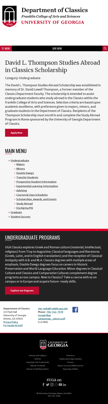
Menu (7, 48)
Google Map (44, 315)
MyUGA (37, 359)
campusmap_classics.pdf (51, 318)
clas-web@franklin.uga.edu (53, 308)
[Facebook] (43, 384)
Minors (20, 168)
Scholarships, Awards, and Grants (36, 199)
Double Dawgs (25, 173)
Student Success (20, 216)
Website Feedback (37, 366)
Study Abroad (24, 203)
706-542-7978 (54, 312)
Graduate (16, 212)
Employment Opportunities (70, 359)
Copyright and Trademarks (37, 362)
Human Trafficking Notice (37, 369)
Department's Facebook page (75, 310)
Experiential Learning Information (37, 186)
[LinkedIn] (64, 384)
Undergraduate (20, 160)
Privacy (70, 362)
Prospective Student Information (36, 181)
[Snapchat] (56, 384)
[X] (47, 384)
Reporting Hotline (70, 369)
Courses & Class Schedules (32, 195)
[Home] (54, 22)
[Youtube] (60, 384)
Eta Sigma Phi (24, 208)
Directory (70, 355)
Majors (20, 164)
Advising (21, 190)
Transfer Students (27, 177)
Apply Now (16, 132)
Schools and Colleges (38, 355)
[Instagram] (52, 384)
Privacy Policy (10, 322)
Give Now (57, 48)
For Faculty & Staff (13, 325)
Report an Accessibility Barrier (70, 366)
